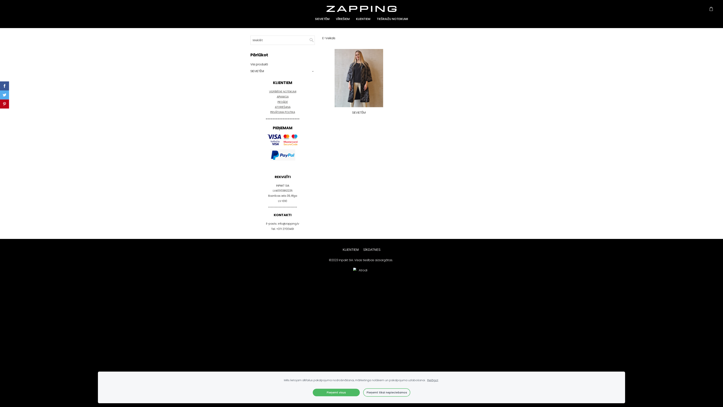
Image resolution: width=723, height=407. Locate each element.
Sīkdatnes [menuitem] (372, 249)
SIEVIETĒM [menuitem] (322, 19)
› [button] (313, 71)
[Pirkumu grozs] (711, 9)
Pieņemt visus (336, 392)
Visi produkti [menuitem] (259, 64)
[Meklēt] (312, 40)
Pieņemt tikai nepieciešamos (387, 392)
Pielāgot (432, 380)
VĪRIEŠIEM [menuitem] (343, 19)
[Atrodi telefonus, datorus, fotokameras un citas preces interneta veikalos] (361, 306)
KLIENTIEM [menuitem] (363, 19)
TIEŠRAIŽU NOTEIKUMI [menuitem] (392, 19)
